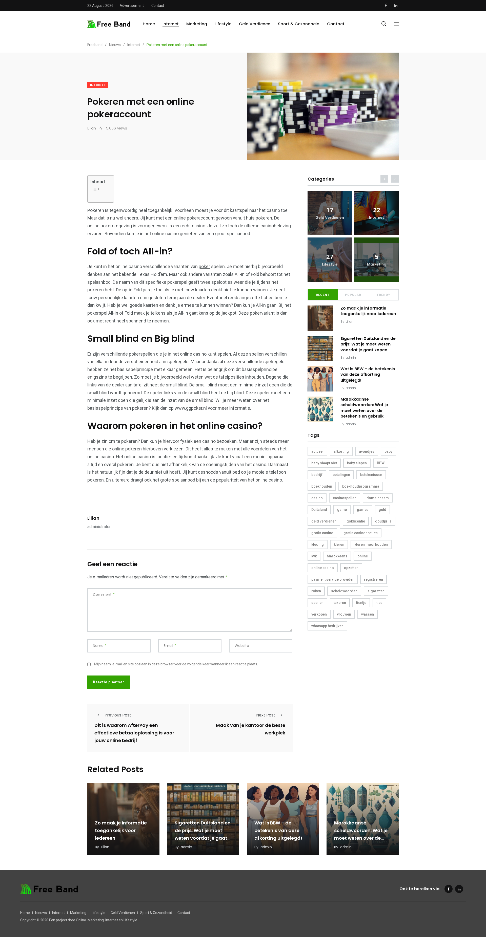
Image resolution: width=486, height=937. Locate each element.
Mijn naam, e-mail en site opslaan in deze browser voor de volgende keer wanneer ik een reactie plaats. (176, 664)
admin (351, 357)
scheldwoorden (344, 591)
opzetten (351, 568)
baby (388, 451)
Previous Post (118, 715)
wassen (367, 614)
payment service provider (332, 579)
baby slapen (357, 463)
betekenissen (371, 475)
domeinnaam (378, 498)
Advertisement (132, 6)
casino (317, 498)
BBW (380, 463)
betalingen (341, 475)
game (342, 510)
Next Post (265, 715)
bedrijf (316, 475)
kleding (317, 544)
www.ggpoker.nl (191, 408)
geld (382, 510)
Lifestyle (223, 24)
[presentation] (384, 179)
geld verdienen (323, 521)
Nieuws (41, 913)
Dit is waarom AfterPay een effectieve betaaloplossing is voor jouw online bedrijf (134, 733)
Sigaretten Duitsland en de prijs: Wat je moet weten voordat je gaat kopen (368, 344)
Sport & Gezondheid (298, 24)
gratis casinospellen (360, 533)
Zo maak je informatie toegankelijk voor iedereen (368, 311)
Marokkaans (337, 556)
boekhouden (321, 486)
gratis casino (322, 533)
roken (316, 591)
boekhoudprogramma (360, 486)
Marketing (196, 24)
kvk (314, 556)
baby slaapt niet (324, 463)
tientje (361, 603)
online (362, 556)
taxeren (340, 603)
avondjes (366, 451)
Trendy (383, 295)
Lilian (93, 518)
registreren (373, 579)
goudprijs (383, 521)
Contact (157, 6)
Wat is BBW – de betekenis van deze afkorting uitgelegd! (367, 374)
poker (204, 266)
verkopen (319, 614)
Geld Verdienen (254, 24)
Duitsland (319, 510)
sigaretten (376, 591)
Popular (353, 295)
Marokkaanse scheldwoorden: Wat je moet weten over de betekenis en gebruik (364, 407)
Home (149, 24)
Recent (323, 295)
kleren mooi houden (371, 544)
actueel (317, 451)
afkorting (341, 451)
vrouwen (344, 614)
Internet (171, 24)
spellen (317, 603)
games (363, 510)
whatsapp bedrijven (327, 626)
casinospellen (344, 498)
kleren (339, 544)
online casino (322, 568)
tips (379, 603)
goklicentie (356, 521)
